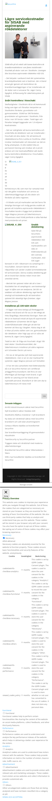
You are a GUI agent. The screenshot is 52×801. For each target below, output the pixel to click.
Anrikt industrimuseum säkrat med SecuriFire (24, 407)
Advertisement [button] (9, 764)
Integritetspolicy (33, 479)
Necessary (10, 538)
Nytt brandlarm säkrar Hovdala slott (20, 411)
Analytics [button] (6, 746)
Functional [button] (7, 710)
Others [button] (5, 782)
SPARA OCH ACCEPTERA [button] (12, 797)
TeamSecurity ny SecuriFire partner (20, 439)
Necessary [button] (7, 535)
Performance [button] (8, 728)
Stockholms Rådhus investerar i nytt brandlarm (25, 415)
